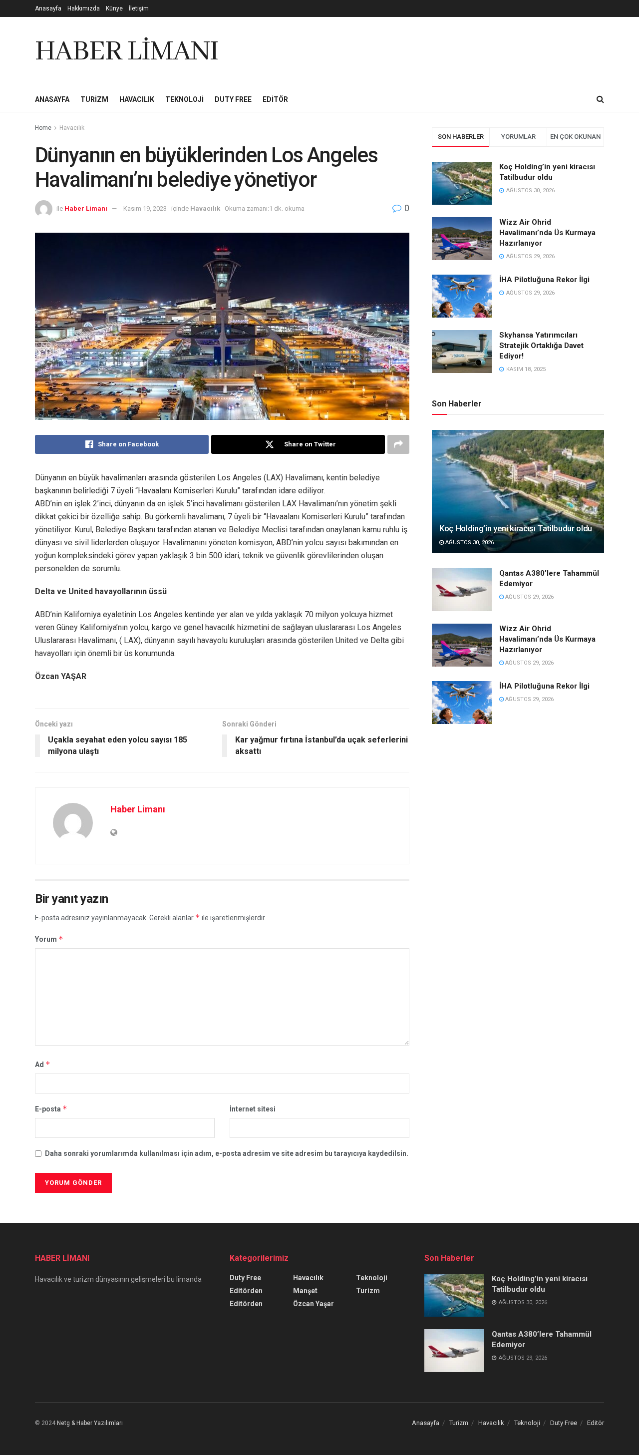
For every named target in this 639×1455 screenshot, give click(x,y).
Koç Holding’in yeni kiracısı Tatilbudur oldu (515, 528)
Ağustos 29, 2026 (529, 597)
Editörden (246, 1291)
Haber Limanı (85, 208)
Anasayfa (48, 8)
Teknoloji (184, 99)
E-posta (51, 1108)
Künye (114, 8)
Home (43, 127)
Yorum (49, 939)
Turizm (94, 99)
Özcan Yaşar (313, 1304)
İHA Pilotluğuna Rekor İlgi (544, 279)
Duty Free (233, 99)
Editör (275, 99)
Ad (42, 1064)
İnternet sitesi (253, 1109)
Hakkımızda (83, 8)
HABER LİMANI (126, 52)
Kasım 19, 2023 (145, 208)
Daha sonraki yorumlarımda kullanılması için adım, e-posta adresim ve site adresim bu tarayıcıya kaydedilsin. (226, 1153)
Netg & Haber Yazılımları (90, 1423)
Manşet (305, 1291)
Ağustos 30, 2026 (469, 542)
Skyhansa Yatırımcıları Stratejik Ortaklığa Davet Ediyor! (541, 346)
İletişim (139, 8)
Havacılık (136, 99)
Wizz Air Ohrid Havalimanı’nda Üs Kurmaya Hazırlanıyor (547, 233)
